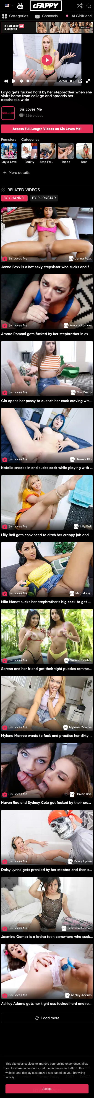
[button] (47, 172)
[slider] (41, 81)
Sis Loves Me (30, 109)
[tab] (14, 198)
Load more (50, 1018)
